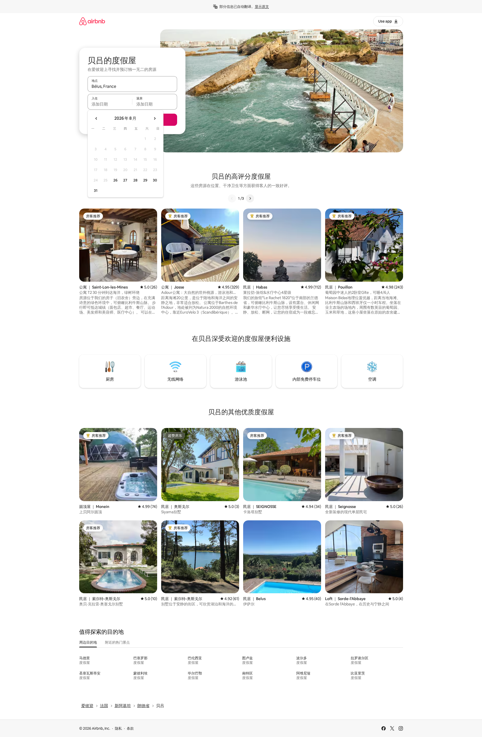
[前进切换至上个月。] (96, 118)
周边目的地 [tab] (88, 642)
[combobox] (132, 86)
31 (95, 190)
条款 (130, 728)
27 (125, 180)
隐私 (118, 728)
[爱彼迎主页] (92, 21)
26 (115, 180)
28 (135, 180)
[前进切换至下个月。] (154, 118)
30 (155, 180)
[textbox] (110, 104)
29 (145, 180)
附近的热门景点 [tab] (117, 642)
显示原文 (262, 6)
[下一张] (250, 198)
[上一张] (232, 198)
